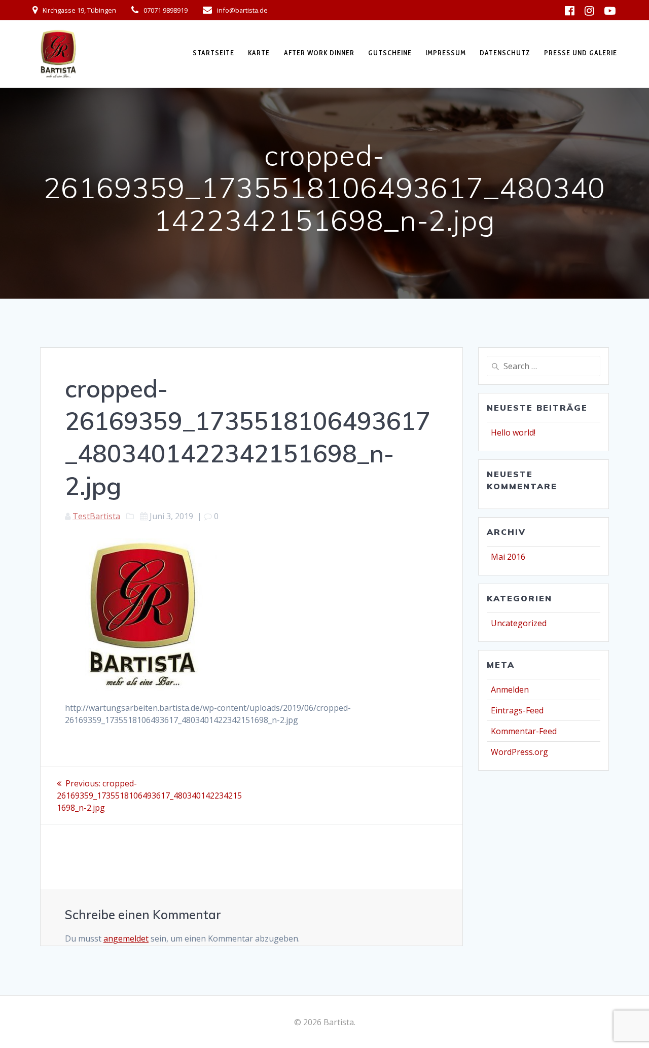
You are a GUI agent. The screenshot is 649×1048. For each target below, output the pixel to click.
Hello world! (513, 432)
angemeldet (126, 938)
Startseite (213, 52)
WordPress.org (519, 751)
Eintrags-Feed (517, 710)
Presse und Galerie (580, 52)
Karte (259, 52)
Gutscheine (390, 52)
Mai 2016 (508, 556)
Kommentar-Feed (524, 731)
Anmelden (510, 689)
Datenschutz (505, 52)
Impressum (445, 52)
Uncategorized (519, 623)
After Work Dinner (319, 52)
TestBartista (96, 516)
